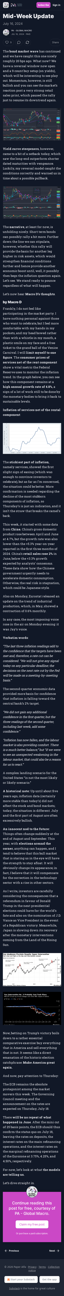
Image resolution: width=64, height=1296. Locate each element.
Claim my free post (32, 1224)
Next (52, 1250)
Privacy (32, 1267)
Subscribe (43, 5)
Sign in (56, 5)
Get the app (49, 1279)
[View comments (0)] (18, 42)
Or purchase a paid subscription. (32, 1233)
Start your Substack (22, 1279)
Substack (14, 1288)
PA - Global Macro (21, 30)
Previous (14, 1250)
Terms (42, 1267)
